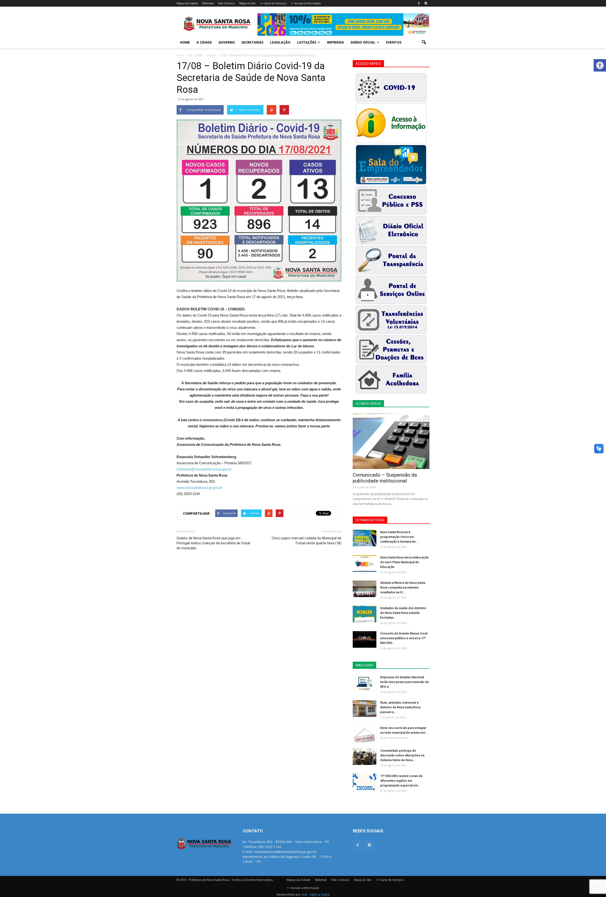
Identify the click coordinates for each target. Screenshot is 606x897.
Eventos (393, 42)
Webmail (208, 3)
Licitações (306, 42)
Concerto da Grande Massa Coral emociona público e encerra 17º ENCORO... (403, 638)
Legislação (280, 42)
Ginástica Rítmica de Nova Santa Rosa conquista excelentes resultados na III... (402, 587)
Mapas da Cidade (187, 3)
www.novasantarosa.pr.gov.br (199, 488)
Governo (226, 42)
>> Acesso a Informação (306, 3)
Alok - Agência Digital (315, 895)
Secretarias (252, 42)
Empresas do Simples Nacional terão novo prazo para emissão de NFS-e (404, 681)
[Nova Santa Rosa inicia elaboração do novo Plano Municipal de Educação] (364, 563)
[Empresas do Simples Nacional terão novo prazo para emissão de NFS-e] (364, 683)
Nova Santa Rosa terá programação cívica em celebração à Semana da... (399, 536)
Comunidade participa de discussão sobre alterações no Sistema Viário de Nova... (402, 755)
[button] (600, 65)
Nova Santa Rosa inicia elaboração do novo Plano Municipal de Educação (404, 562)
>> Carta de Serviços (273, 3)
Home (185, 42)
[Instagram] (425, 3)
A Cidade (204, 42)
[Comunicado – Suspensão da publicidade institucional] (391, 441)
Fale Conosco (226, 3)
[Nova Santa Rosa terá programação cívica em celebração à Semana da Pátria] (364, 538)
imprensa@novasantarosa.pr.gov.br (204, 469)
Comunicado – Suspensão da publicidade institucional (385, 478)
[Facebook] (418, 3)
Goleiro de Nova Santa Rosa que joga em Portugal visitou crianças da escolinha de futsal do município (213, 543)
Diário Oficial (363, 42)
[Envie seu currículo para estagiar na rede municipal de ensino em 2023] (364, 734)
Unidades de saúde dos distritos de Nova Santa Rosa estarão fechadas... (403, 612)
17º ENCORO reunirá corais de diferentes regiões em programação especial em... (401, 780)
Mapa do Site (247, 3)
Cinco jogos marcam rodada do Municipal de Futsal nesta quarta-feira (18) (306, 540)
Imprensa (335, 42)
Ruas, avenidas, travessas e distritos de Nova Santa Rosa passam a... (400, 707)
